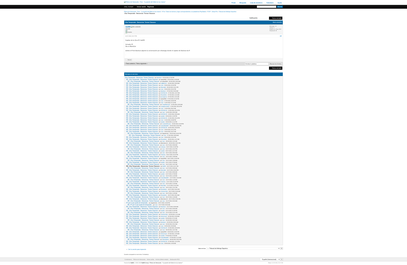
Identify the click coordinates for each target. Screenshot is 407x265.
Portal (234, 3)
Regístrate (150, 7)
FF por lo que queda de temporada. (137, 203)
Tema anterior (130, 63)
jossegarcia (164, 96)
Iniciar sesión (141, 7)
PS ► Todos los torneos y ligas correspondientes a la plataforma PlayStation (184, 11)
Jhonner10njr (164, 191)
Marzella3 (163, 87)
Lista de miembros (256, 3)
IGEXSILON (164, 93)
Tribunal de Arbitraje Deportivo (227, 11)
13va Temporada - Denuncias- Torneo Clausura (139, 77)
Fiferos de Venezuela (139, 259)
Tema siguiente (141, 63)
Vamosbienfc (165, 239)
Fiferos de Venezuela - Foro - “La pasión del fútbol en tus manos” (142, 11)
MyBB (132, 262)
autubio (163, 116)
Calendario (270, 3)
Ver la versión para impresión (137, 249)
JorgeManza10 (166, 104)
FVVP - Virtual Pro (212, 11)
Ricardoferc (164, 95)
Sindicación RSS (175, 259)
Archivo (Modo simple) (161, 259)
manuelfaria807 (165, 125)
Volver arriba (150, 259)
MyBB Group (145, 262)
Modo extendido (277, 22)
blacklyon (159, 77)
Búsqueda (243, 3)
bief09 (128, 27)
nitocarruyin (164, 216)
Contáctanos (128, 259)
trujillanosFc (164, 83)
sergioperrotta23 (165, 106)
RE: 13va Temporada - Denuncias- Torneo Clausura (142, 79)
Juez (162, 85)
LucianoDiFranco (166, 123)
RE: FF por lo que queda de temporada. (140, 205)
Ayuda (280, 3)
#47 (281, 36)
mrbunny (163, 147)
